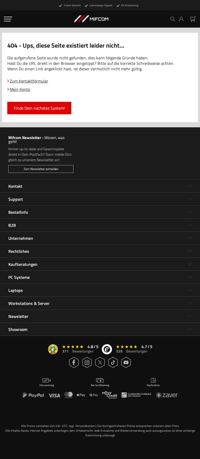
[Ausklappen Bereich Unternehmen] (189, 238)
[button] (183, 19)
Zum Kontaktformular (29, 81)
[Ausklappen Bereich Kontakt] (189, 186)
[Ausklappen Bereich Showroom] (189, 329)
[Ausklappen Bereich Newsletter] (189, 316)
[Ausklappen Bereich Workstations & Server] (189, 303)
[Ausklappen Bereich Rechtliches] (189, 251)
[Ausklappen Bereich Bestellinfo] (189, 212)
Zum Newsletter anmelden (41, 168)
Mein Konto (20, 89)
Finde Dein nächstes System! (39, 108)
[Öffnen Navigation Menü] (8, 19)
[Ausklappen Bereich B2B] (189, 225)
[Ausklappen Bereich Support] (189, 199)
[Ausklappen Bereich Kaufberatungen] (189, 264)
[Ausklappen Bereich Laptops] (189, 290)
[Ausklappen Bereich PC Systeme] (189, 277)
